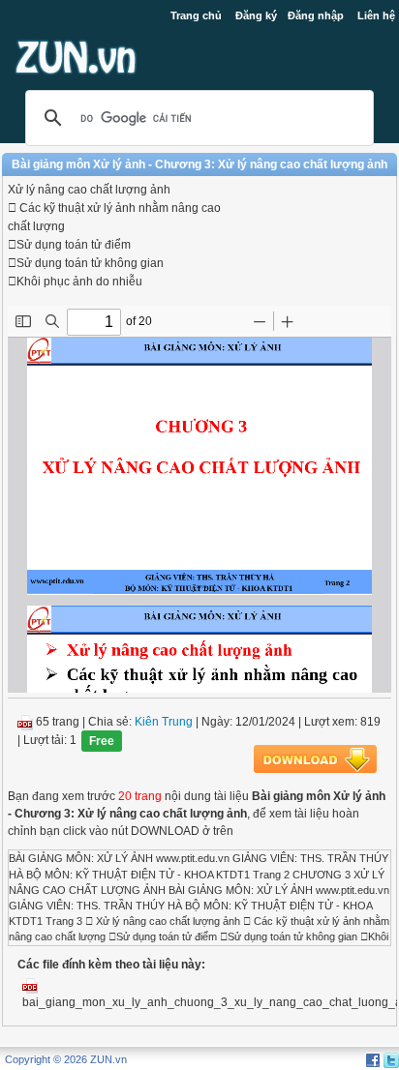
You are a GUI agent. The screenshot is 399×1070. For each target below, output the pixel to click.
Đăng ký (256, 15)
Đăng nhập (316, 15)
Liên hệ (376, 15)
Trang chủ (196, 15)
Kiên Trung (164, 721)
